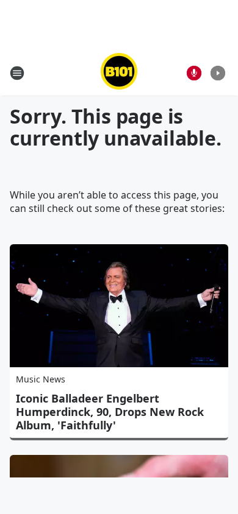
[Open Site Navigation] (17, 73)
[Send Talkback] (194, 73)
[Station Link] (119, 73)
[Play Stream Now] (218, 73)
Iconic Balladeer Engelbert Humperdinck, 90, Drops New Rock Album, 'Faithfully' (110, 412)
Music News (40, 379)
